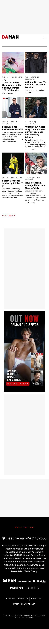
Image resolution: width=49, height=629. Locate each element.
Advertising (36, 599)
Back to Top (24, 527)
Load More (9, 215)
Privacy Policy (28, 604)
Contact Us (22, 599)
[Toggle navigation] (45, 37)
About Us (10, 599)
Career (16, 604)
